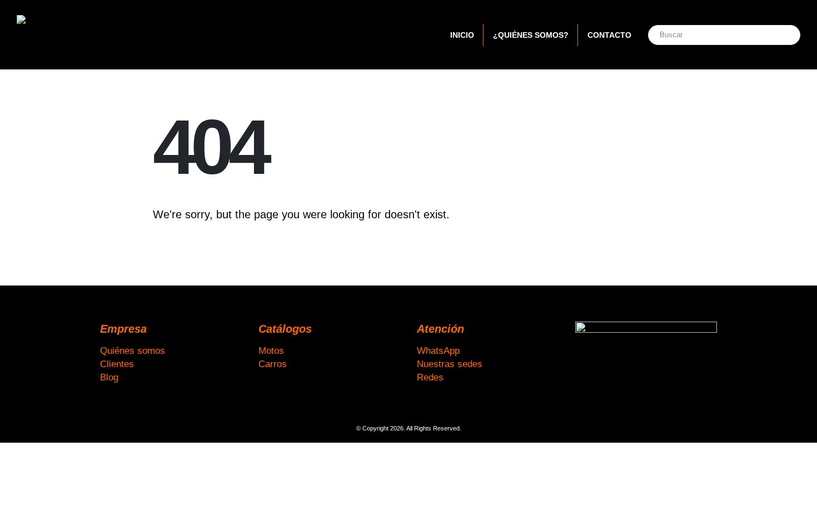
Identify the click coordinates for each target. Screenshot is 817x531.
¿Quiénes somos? (531, 35)
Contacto (609, 35)
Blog (109, 377)
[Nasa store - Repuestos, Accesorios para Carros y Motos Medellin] (86, 34)
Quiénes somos (132, 350)
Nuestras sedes (449, 363)
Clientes (117, 363)
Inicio (462, 35)
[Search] (780, 35)
